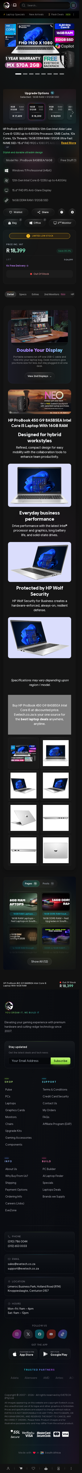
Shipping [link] (10, 1183)
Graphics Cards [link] (15, 1110)
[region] (39, 46)
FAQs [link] (45, 1117)
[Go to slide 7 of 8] (55, 74)
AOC (72, 1378)
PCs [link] (7, 1096)
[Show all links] (73, 14)
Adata (14, 1378)
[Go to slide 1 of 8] (18, 74)
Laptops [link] (10, 1103)
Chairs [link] (9, 1124)
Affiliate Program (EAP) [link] (57, 1124)
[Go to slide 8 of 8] (61, 74)
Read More (68, 143)
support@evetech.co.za (23, 1268)
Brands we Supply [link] (53, 1196)
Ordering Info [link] (13, 1196)
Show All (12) (39, 961)
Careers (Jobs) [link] (14, 1203)
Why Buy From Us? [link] (16, 1176)
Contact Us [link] (49, 1103)
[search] (45, 5)
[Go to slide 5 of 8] (43, 74)
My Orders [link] (49, 1110)
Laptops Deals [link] (51, 1189)
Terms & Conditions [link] (54, 1089)
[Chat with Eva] (46, 1468)
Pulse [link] (8, 1089)
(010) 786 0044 (17, 1241)
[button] (15, 212)
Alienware (31, 1378)
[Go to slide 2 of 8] (25, 74)
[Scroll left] (6, 112)
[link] (14, 14)
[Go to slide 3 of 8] (31, 74)
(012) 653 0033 (17, 1246)
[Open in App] (58, 1468)
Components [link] (13, 1144)
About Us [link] (11, 1169)
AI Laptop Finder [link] (52, 1176)
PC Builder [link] (49, 1169)
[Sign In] (8, 1468)
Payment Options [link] (16, 1189)
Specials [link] (47, 1183)
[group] (39, 147)
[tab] (10, 294)
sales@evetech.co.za (21, 1264)
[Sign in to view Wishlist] (33, 1468)
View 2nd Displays (40, 376)
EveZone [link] (11, 1210)
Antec (59, 1378)
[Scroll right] (72, 112)
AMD (46, 1378)
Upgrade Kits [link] (13, 1131)
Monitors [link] (11, 1117)
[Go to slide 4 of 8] (37, 74)
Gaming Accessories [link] (18, 1137)
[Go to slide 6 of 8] (49, 74)
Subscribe (60, 1061)
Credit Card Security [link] (55, 1096)
